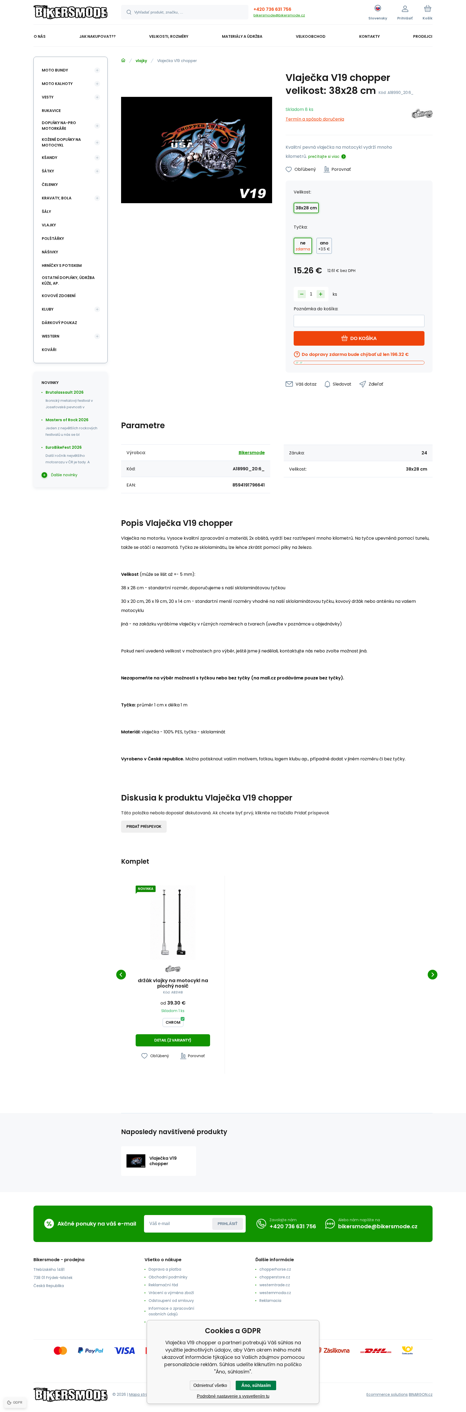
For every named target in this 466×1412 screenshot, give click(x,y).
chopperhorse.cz (275, 1269)
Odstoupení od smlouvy (171, 1300)
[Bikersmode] (422, 114)
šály (46, 211)
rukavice (51, 110)
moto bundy (55, 70)
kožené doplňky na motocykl (61, 142)
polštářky (53, 238)
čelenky (50, 184)
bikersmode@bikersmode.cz (279, 15)
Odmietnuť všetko (210, 1385)
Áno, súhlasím (256, 1385)
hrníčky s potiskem (62, 265)
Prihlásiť (228, 1224)
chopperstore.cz (274, 1277)
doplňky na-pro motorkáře (59, 125)
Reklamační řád (163, 1285)
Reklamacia (270, 1300)
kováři (49, 349)
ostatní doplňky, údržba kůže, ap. (68, 280)
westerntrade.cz (274, 1285)
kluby (47, 309)
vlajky (141, 60)
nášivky (50, 252)
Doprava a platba (165, 1269)
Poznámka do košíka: (316, 309)
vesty (47, 97)
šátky (48, 171)
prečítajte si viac (324, 156)
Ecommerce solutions (387, 1394)
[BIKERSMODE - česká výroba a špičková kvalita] (123, 60)
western (50, 336)
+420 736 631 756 (272, 9)
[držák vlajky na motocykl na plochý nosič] (173, 922)
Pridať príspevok (143, 827)
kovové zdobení (59, 295)
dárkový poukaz (59, 322)
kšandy (49, 157)
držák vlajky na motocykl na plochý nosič (173, 983)
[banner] (70, 13)
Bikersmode (252, 453)
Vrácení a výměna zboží (171, 1292)
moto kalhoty (57, 83)
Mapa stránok (142, 1394)
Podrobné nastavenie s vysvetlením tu (233, 1396)
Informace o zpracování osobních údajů (171, 1311)
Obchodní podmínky (168, 1277)
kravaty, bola (56, 198)
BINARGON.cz (421, 1394)
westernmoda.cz (275, 1292)
